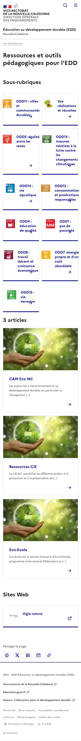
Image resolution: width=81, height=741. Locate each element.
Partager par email (38, 655)
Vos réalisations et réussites (67, 106)
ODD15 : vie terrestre (28, 297)
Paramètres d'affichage (21, 724)
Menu (75, 5)
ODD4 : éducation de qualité (28, 226)
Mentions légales (26, 717)
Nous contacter (27, 710)
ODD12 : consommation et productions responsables (67, 192)
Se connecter (10, 733)
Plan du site (9, 710)
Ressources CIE (23, 467)
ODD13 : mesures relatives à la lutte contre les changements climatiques (67, 150)
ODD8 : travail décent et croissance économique (28, 261)
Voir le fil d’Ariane (12, 43)
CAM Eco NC (21, 379)
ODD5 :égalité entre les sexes (27, 141)
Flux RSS (46, 724)
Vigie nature (32, 613)
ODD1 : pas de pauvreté (67, 226)
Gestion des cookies (49, 717)
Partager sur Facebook (7, 655)
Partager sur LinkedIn (28, 655)
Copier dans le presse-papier (49, 655)
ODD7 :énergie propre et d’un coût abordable (67, 259)
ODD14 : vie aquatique (27, 190)
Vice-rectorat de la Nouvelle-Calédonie (28, 684)
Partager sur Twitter (17, 655)
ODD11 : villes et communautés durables (28, 108)
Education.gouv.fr (14, 692)
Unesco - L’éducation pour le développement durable (37, 700)
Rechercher (65, 5)
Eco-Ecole (18, 550)
